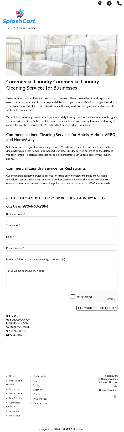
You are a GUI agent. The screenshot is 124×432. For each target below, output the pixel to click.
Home (9, 27)
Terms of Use (40, 403)
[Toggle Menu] (118, 15)
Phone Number (15, 247)
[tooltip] (100, 3)
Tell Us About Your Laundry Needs (26, 270)
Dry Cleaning (15, 398)
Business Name (15, 213)
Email (10, 236)
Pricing (36, 385)
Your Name (13, 225)
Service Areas (16, 388)
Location (37, 389)
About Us (14, 410)
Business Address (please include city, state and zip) (36, 259)
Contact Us (39, 394)
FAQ (35, 380)
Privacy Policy (40, 398)
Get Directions (17, 331)
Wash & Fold (15, 393)
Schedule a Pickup (62, 428)
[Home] (25, 16)
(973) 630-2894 (19, 326)
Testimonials (39, 375)
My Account (15, 415)
